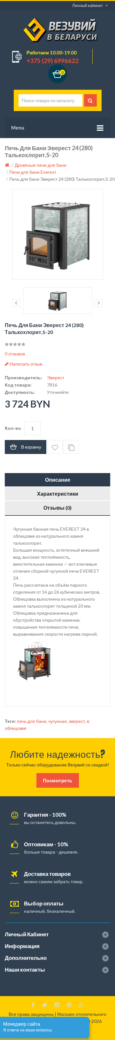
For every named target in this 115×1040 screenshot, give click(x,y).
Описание (57, 480)
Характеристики (57, 494)
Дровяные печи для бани (40, 165)
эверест (77, 721)
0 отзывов (15, 353)
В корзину (31, 447)
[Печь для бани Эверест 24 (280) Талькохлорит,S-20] (57, 234)
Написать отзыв (25, 363)
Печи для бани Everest (32, 172)
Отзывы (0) (57, 508)
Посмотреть (58, 780)
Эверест (55, 377)
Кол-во (13, 428)
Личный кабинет (87, 5)
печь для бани (31, 721)
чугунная (57, 721)
